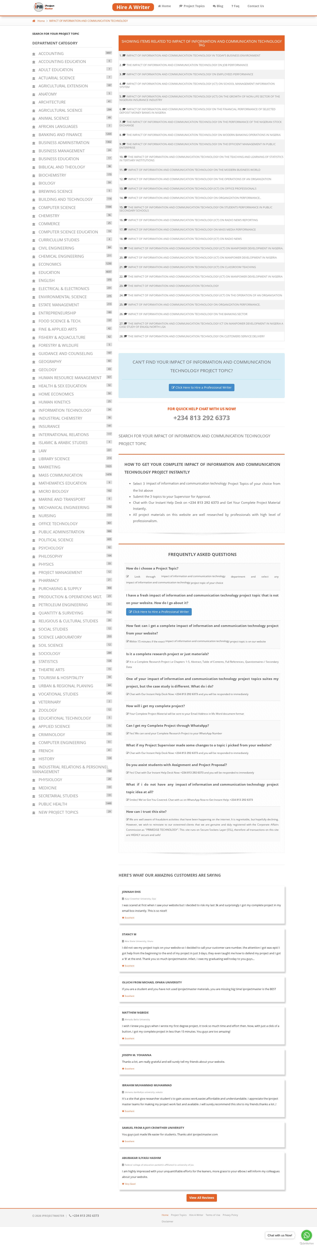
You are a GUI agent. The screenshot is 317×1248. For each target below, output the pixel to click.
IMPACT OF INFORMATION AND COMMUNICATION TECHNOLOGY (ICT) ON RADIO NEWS (185, 239)
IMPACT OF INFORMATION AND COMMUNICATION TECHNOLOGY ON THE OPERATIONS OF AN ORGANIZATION (199, 179)
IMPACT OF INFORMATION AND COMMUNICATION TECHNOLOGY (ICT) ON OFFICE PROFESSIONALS (192, 188)
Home (166, 6)
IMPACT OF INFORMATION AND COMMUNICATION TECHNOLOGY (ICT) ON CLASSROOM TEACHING (192, 267)
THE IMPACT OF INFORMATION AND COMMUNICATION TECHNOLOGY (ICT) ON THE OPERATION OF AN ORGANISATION (205, 295)
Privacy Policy (230, 1215)
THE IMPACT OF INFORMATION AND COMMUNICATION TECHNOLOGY (173, 286)
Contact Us (256, 6)
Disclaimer (167, 1221)
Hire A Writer (196, 1215)
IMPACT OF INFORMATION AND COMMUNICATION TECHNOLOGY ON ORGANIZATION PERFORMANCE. (194, 304)
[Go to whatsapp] (306, 1235)
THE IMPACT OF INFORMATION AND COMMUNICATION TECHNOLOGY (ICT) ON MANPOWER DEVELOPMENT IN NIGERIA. (205, 248)
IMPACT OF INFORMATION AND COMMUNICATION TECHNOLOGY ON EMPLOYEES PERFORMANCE (190, 74)
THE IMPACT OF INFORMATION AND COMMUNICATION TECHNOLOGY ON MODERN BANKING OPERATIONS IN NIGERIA (204, 135)
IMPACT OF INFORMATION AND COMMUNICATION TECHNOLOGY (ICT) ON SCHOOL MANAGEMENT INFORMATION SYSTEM (197, 85)
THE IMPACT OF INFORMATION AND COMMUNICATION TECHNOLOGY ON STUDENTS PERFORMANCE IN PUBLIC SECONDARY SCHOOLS (195, 209)
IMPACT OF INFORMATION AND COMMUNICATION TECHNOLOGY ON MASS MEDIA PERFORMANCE (192, 229)
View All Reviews (201, 1198)
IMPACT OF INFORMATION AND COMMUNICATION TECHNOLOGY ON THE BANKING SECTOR (187, 314)
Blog (219, 6)
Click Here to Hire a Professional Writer (203, 387)
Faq (236, 6)
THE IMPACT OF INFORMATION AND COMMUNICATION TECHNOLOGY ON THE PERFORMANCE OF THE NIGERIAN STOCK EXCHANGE (200, 123)
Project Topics (194, 6)
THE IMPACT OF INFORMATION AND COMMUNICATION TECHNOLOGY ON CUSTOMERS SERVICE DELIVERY (196, 336)
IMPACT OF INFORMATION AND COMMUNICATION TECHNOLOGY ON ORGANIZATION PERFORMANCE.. (194, 198)
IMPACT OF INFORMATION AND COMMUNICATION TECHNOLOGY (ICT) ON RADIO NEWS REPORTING (193, 220)
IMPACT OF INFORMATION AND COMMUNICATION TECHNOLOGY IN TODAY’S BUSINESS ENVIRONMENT (193, 55)
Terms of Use (213, 1215)
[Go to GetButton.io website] (307, 1243)
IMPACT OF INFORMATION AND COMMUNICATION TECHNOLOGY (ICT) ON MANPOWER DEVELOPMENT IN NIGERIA (202, 257)
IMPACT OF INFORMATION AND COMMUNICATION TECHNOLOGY (88, 21)
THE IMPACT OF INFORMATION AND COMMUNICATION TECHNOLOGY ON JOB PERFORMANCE (187, 65)
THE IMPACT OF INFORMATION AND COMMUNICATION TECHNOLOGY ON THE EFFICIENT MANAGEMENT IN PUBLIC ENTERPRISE (197, 145)
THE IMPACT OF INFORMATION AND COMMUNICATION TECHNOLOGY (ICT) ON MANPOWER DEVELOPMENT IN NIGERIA (205, 276)
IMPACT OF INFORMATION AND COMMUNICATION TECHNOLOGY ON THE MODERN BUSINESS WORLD (194, 170)
